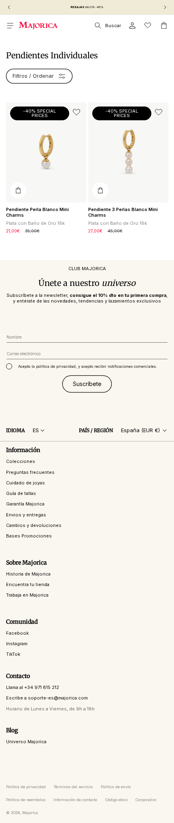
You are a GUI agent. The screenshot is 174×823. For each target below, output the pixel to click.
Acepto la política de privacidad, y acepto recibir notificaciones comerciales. (87, 366)
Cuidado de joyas (25, 483)
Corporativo (146, 799)
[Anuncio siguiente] (165, 7)
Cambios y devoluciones (34, 525)
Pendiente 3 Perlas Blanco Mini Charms (123, 212)
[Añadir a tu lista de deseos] (76, 112)
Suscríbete (87, 383)
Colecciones (20, 461)
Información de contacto (75, 799)
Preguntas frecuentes (30, 472)
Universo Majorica (26, 741)
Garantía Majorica (25, 504)
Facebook (17, 633)
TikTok (13, 654)
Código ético (116, 799)
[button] (10, 25)
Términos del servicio (73, 787)
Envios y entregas (26, 515)
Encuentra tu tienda (27, 584)
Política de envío (116, 787)
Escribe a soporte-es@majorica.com (47, 698)
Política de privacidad (26, 787)
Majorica (30, 812)
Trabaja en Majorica (27, 595)
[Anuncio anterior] (9, 7)
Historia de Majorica (28, 574)
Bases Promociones (29, 536)
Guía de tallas (21, 493)
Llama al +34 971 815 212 (32, 687)
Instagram (17, 643)
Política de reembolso (25, 799)
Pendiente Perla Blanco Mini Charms (37, 212)
